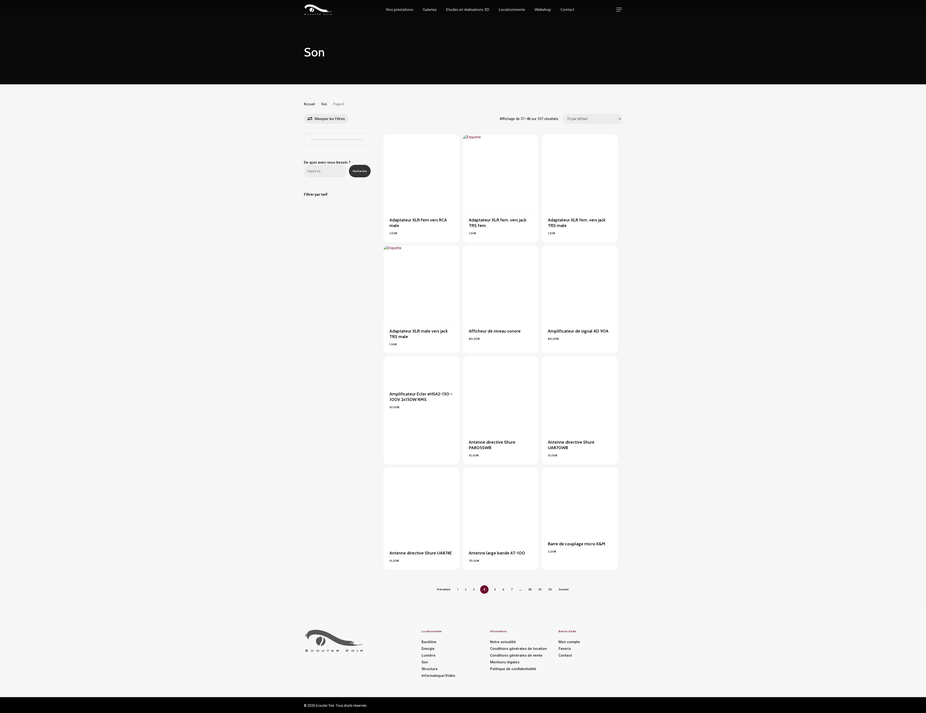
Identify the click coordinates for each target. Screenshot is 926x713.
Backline (429, 642)
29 (540, 589)
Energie (428, 648)
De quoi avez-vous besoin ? (327, 162)
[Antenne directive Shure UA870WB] (580, 394)
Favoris (564, 648)
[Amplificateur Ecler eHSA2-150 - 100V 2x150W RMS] (421, 370)
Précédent (443, 589)
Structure (430, 669)
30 (550, 589)
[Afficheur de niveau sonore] (501, 283)
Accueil (309, 104)
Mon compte (569, 642)
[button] (619, 9)
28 (530, 589)
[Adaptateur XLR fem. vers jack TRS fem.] (501, 172)
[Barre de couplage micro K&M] (580, 500)
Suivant (564, 589)
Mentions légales (504, 662)
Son (324, 104)
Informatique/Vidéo (438, 675)
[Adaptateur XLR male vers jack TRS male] (421, 283)
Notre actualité (503, 642)
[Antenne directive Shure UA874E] (421, 505)
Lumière (429, 655)
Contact (565, 655)
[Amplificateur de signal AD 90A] (580, 283)
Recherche (360, 171)
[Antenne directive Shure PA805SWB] (501, 394)
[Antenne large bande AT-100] (501, 505)
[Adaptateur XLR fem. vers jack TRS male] (580, 172)
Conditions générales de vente (516, 655)
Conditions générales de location (518, 648)
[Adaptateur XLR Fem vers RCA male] (421, 172)
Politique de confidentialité (513, 669)
